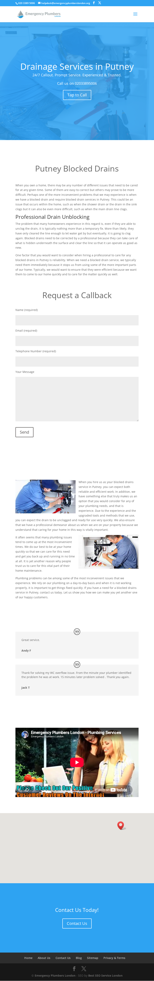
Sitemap (92, 958)
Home (28, 958)
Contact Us (77, 923)
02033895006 (86, 83)
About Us (44, 958)
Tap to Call (77, 95)
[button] (122, 826)
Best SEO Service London (105, 975)
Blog (79, 958)
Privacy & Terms (114, 958)
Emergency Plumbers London (55, 975)
